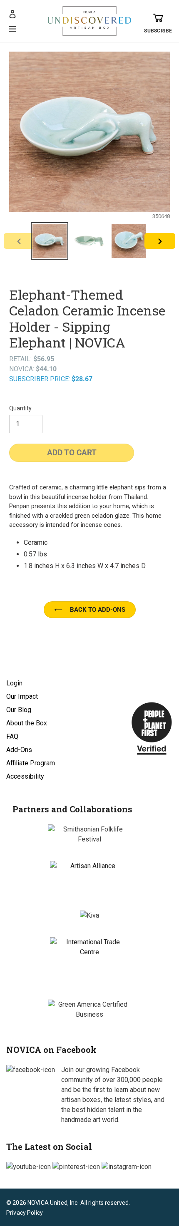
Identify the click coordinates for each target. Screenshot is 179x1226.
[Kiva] (89, 916)
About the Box (26, 723)
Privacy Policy (24, 1212)
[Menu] (12, 28)
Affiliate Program (30, 763)
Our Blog (18, 710)
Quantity (20, 408)
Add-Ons (19, 750)
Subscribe (158, 31)
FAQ (12, 736)
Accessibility (25, 776)
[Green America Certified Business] (89, 1010)
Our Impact (22, 696)
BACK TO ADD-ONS (97, 609)
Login (14, 683)
